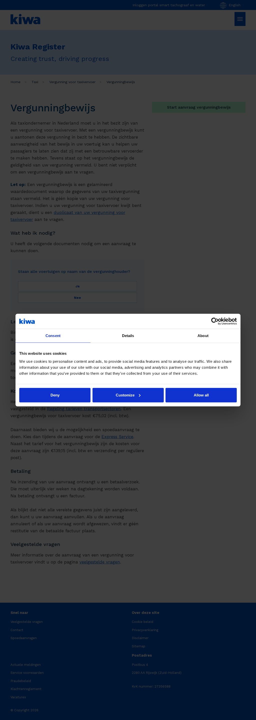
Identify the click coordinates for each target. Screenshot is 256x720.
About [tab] (203, 336)
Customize (125, 395)
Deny (55, 395)
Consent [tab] (53, 336)
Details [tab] (128, 336)
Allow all (201, 395)
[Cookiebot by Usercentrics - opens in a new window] (215, 321)
